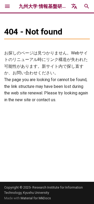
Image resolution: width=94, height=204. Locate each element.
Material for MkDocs (36, 198)
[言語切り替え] (74, 6)
